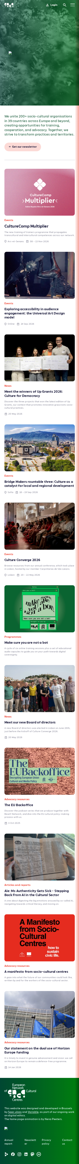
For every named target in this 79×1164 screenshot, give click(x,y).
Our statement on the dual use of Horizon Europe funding (37, 1050)
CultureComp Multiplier (26, 226)
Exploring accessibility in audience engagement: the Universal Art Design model (34, 313)
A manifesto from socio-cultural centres (36, 972)
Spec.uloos (15, 1112)
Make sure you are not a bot (26, 642)
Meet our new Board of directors (30, 722)
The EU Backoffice (18, 805)
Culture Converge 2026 (22, 560)
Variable (33, 1112)
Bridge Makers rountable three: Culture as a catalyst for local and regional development (39, 484)
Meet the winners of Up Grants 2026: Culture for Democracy (33, 394)
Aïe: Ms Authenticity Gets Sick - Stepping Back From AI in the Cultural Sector (36, 893)
